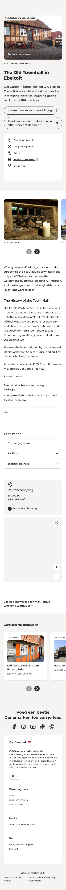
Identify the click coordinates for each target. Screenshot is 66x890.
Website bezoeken (24, 159)
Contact (13, 849)
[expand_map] (56, 522)
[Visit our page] (23, 727)
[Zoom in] (57, 567)
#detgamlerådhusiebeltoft (20, 395)
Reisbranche (16, 804)
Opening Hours (22, 140)
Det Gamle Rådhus (31, 368)
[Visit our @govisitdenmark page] (42, 727)
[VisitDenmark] (20, 742)
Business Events (18, 799)
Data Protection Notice (13, 879)
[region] (33, 549)
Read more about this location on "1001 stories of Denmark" (30, 123)
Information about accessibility (28, 110)
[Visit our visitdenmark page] (33, 727)
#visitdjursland (47, 395)
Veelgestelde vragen (21, 844)
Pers (11, 795)
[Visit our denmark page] (14, 727)
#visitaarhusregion (15, 400)
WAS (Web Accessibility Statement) (41, 879)
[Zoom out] (57, 576)
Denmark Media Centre (22, 824)
